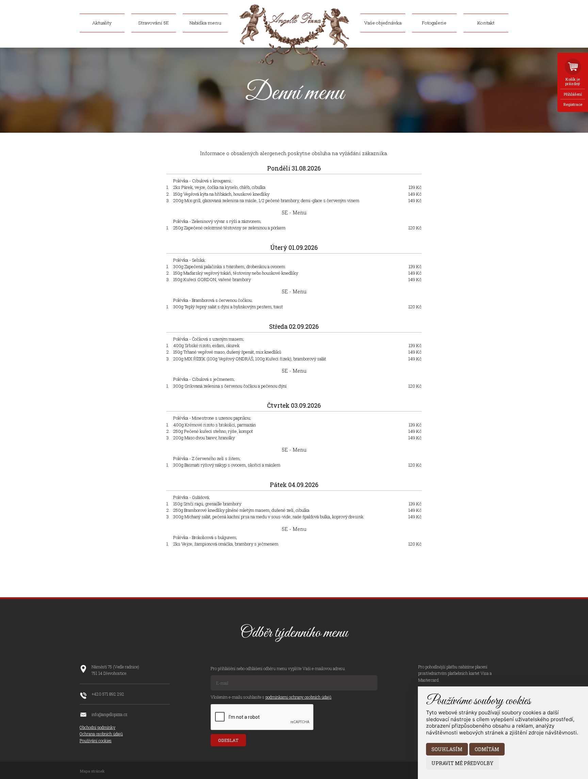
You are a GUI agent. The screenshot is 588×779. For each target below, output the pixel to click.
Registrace (573, 104)
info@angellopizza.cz (109, 714)
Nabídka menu (205, 23)
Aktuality (102, 23)
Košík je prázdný (572, 81)
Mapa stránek (92, 771)
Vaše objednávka (383, 23)
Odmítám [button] (487, 749)
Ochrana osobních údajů (101, 733)
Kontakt (485, 23)
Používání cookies (96, 740)
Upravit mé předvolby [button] (462, 763)
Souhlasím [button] (446, 749)
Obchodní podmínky (97, 727)
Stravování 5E (153, 23)
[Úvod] (294, 65)
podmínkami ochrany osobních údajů (298, 697)
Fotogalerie (434, 23)
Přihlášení (573, 94)
